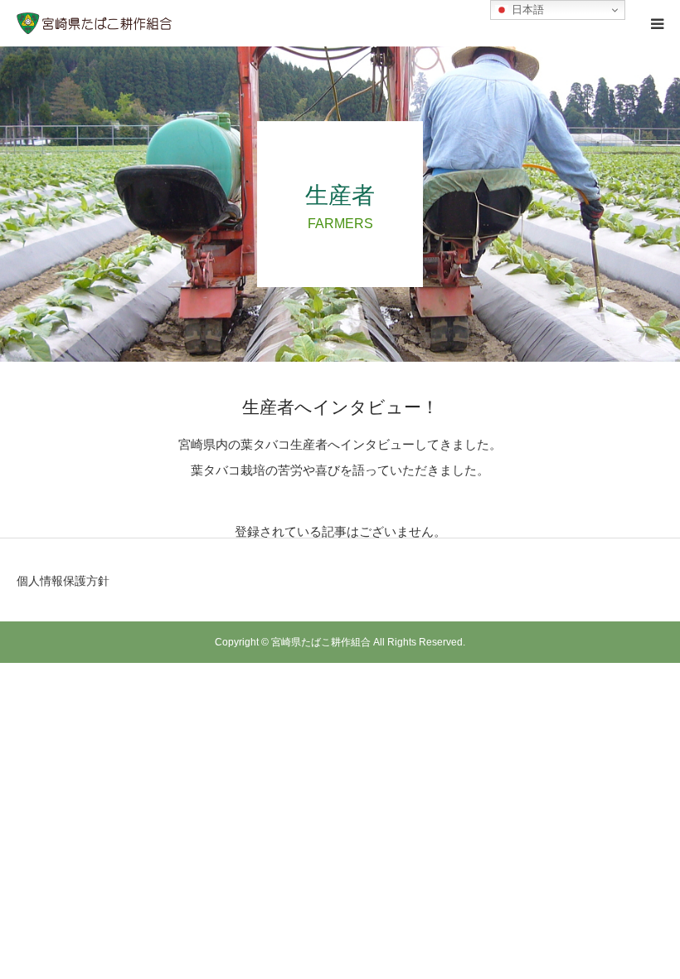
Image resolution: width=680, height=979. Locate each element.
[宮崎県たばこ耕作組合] (94, 23)
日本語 (526, 9)
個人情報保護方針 (63, 580)
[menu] (657, 23)
